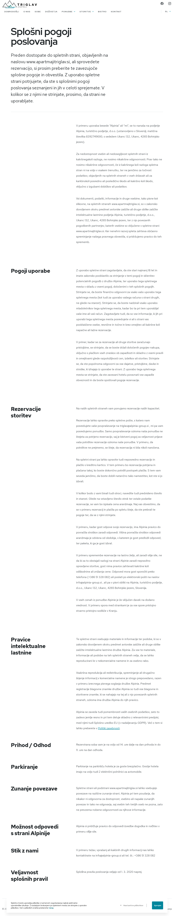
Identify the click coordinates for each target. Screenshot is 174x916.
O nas (26, 11)
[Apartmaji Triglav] (19, 4)
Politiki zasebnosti (109, 728)
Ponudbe (67, 11)
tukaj (51, 908)
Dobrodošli (11, 11)
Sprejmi (157, 905)
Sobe (38, 11)
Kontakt (116, 11)
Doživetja (51, 11)
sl (166, 11)
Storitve (85, 11)
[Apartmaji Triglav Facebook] (162, 3)
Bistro (102, 11)
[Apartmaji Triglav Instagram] (169, 3)
